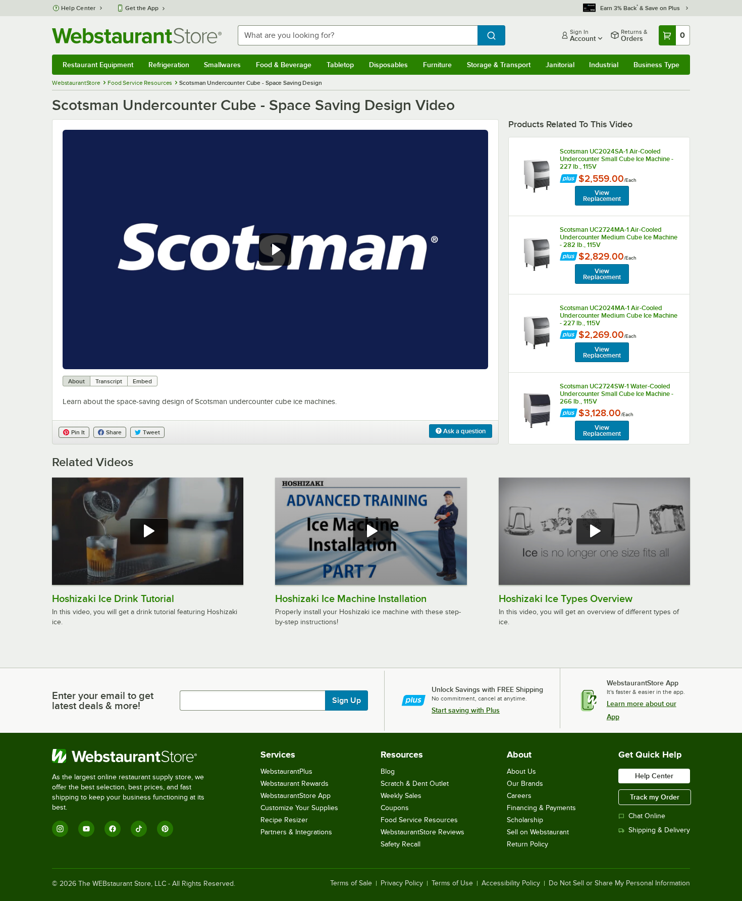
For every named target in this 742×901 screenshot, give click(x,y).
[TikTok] (139, 829)
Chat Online (646, 816)
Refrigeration (168, 65)
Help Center (78, 8)
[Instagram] (60, 829)
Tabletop (340, 65)
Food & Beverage (283, 65)
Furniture (437, 65)
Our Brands (525, 783)
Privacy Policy (402, 883)
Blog (388, 771)
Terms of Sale (351, 883)
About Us (521, 771)
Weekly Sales (401, 795)
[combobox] (358, 35)
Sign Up (346, 700)
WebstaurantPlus (286, 771)
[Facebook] (112, 829)
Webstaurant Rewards (294, 783)
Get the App (141, 8)
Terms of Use (452, 883)
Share (114, 432)
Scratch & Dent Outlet (415, 783)
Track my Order (654, 797)
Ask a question (464, 431)
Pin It (78, 432)
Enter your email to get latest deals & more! (102, 700)
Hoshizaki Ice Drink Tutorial (113, 598)
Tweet (151, 432)
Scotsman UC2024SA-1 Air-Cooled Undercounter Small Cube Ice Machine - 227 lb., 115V (616, 158)
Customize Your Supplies (299, 808)
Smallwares (222, 65)
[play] (275, 249)
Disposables (388, 65)
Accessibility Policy (511, 883)
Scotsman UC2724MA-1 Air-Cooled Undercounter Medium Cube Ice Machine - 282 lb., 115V (618, 237)
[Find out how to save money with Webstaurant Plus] (568, 179)
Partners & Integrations (296, 832)
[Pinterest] (165, 829)
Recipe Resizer (284, 820)
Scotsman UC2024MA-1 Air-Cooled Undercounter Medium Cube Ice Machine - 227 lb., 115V (618, 315)
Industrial (603, 65)
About (76, 381)
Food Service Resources (419, 820)
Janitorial (560, 65)
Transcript (108, 381)
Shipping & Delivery (659, 830)
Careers (519, 795)
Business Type (656, 65)
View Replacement (602, 196)
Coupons (395, 808)
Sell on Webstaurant (538, 832)
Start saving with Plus (466, 710)
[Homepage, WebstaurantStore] (137, 35)
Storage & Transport (499, 65)
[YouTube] (86, 829)
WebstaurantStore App (295, 795)
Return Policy (527, 844)
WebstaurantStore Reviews (422, 832)
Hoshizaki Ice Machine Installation (351, 598)
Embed (142, 381)
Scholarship (525, 820)
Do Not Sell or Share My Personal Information (619, 883)
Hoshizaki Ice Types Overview (565, 598)
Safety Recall (400, 844)
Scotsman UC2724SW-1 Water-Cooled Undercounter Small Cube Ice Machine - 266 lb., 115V (616, 393)
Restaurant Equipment (98, 65)
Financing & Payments (541, 808)
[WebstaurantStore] (135, 756)
